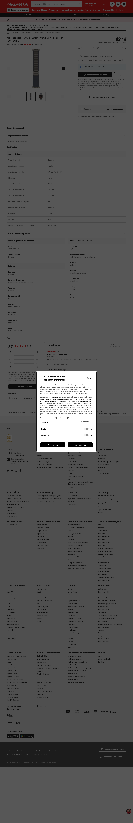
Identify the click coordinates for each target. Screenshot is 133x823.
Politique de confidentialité (48, 418)
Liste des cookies (62, 418)
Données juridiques (73, 418)
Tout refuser (53, 445)
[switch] (86, 429)
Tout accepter (80, 445)
